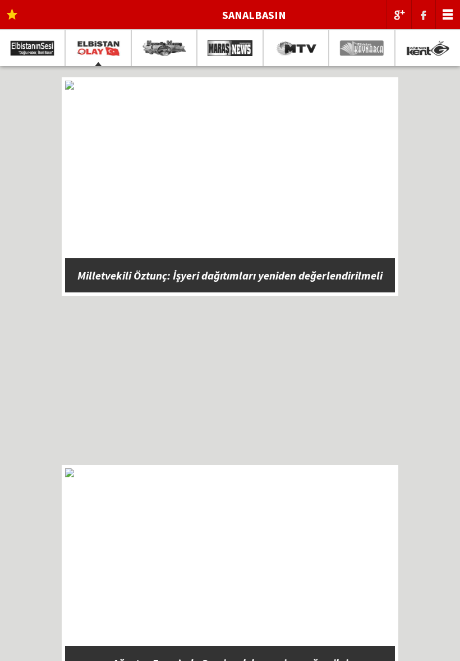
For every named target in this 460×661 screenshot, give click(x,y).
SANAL (254, 15)
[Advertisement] (230, 386)
